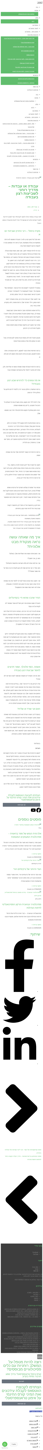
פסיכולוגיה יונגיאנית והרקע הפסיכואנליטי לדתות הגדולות (23, 1337)
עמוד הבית (35, 1267)
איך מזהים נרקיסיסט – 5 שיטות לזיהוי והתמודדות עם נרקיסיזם (21, 1309)
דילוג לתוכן (38, 1408)
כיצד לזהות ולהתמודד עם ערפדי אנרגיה (27, 1352)
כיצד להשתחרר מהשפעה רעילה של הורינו (26, 1314)
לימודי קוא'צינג (34, 1296)
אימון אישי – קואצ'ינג (32, 1292)
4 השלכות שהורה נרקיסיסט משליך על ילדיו (26, 1342)
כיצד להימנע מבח (33, 1313)
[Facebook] (38, 810)
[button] (35, 1411)
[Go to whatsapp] (4, 1444)
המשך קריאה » (36, 854)
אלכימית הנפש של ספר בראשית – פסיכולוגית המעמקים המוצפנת (20, 1333)
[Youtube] (33, 810)
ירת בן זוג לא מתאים (22, 1313)
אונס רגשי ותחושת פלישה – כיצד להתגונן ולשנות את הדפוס (22, 1311)
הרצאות (36, 1298)
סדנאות (36, 1300)
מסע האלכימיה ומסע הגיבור (30, 1344)
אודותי (36, 1269)
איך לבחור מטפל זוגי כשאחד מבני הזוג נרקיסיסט (25, 1340)
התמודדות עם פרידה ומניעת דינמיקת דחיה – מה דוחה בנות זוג (21, 1338)
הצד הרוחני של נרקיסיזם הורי (27, 869)
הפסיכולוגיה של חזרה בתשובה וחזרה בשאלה (26, 1346)
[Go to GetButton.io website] (5, 1448)
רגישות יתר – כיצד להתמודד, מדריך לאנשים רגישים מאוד (22, 1316)
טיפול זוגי (35, 1294)
